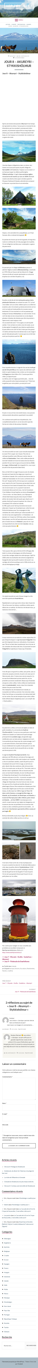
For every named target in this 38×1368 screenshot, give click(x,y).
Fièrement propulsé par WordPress (13, 1361)
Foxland (20, 1364)
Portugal (7, 1315)
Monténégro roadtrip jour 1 (20, 1205)
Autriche (6, 1247)
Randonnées (30, 968)
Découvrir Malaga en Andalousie (14, 1167)
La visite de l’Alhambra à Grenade (14, 1177)
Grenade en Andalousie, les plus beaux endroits (19, 1181)
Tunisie (6, 1327)
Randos (4, 971)
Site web (5, 1125)
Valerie (6, 1205)
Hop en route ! (19, 6)
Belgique (7, 1251)
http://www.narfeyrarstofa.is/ (11, 952)
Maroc (6, 1293)
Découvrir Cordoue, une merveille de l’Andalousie (19, 1186)
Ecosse (6, 1260)
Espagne (6, 1264)
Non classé (7, 1306)
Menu (20, 20)
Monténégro (8, 1302)
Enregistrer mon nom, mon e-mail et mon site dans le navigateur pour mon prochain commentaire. (18, 1137)
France (6, 1268)
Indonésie (7, 1276)
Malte (6, 1289)
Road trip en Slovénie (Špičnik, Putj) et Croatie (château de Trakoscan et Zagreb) (17, 1224)
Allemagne (7, 1238)
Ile (21, 968)
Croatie (6, 1255)
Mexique (7, 1298)
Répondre (23, 1029)
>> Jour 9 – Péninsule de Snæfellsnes (15, 961)
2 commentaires (19, 58)
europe (12, 968)
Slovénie (6, 1323)
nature (24, 968)
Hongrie (6, 1272)
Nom (4, 1103)
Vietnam (6, 1331)
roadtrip (10, 971)
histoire (17, 968)
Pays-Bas (7, 1310)
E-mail (4, 1114)
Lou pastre (7, 1215)
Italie (5, 1285)
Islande (14, 966)
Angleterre (7, 1243)
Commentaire (7, 1077)
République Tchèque (10, 1319)
